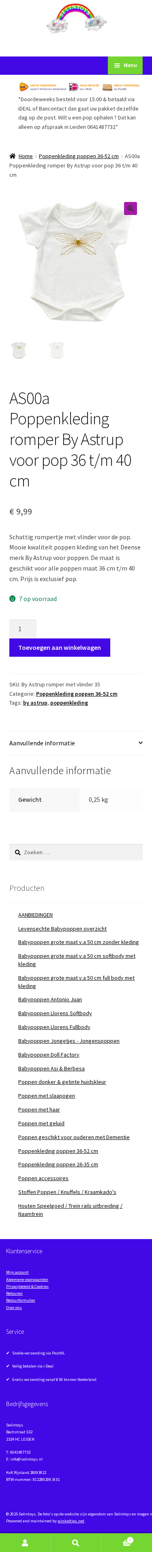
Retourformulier (20, 1300)
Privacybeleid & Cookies (27, 1286)
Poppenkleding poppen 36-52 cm (79, 156)
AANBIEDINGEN (35, 914)
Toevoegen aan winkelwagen (59, 647)
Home (26, 156)
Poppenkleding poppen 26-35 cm (58, 1164)
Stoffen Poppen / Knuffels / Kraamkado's (67, 1192)
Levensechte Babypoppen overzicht (62, 928)
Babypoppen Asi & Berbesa (51, 1068)
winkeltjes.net (71, 1521)
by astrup (35, 702)
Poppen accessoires (43, 1178)
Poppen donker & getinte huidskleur (62, 1081)
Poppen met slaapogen (46, 1095)
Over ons (14, 1307)
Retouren (14, 1293)
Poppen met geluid (41, 1123)
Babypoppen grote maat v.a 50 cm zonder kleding (78, 942)
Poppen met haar (39, 1109)
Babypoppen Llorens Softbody (55, 1013)
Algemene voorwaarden (27, 1279)
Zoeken (76, 1543)
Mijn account (17, 1272)
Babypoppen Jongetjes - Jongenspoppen (69, 1040)
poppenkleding (69, 702)
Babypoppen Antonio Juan (50, 999)
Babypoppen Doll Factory (48, 1054)
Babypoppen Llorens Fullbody (54, 1027)
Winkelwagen (116, 1538)
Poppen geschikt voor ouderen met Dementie (74, 1137)
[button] (130, 208)
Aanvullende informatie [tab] (42, 743)
